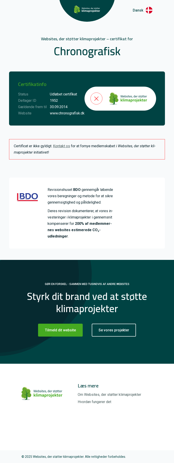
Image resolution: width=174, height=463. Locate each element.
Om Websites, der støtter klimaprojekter (109, 394)
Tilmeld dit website (60, 330)
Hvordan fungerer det (94, 402)
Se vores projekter (114, 330)
